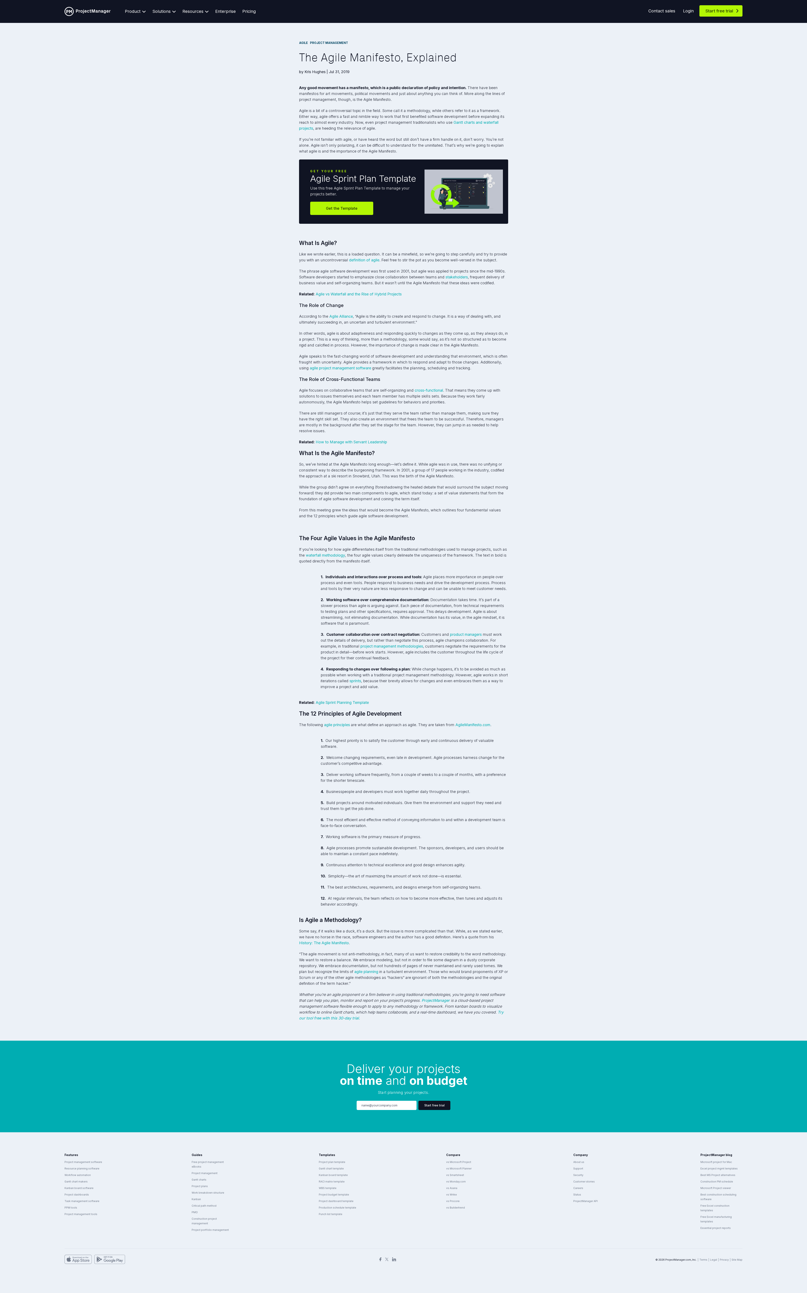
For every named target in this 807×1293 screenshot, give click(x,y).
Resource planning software (82, 1168)
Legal (713, 1259)
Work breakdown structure (208, 1192)
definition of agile (364, 260)
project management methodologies (391, 646)
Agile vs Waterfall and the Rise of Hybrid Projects (359, 294)
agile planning (366, 971)
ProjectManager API (585, 1201)
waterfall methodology (325, 555)
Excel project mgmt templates (719, 1168)
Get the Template (341, 208)
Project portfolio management (210, 1229)
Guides (197, 1155)
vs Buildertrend (455, 1207)
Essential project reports (715, 1228)
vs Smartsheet (455, 1175)
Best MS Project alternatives (717, 1175)
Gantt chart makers (76, 1181)
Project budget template (334, 1194)
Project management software (83, 1162)
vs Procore (453, 1201)
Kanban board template (333, 1175)
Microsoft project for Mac (716, 1162)
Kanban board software (79, 1188)
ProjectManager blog (716, 1155)
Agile (303, 43)
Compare (453, 1155)
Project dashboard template (336, 1201)
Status (577, 1194)
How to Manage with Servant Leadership (351, 442)
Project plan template (332, 1162)
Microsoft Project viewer (715, 1188)
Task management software (82, 1201)
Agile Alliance (341, 316)
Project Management (329, 43)
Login (688, 10)
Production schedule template (337, 1207)
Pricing (249, 11)
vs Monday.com (456, 1181)
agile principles (337, 725)
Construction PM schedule (716, 1181)
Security (578, 1175)
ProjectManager (436, 1000)
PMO (195, 1212)
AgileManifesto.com (472, 725)
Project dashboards (77, 1194)
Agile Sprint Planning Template (342, 702)
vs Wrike (451, 1194)
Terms (703, 1259)
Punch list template (330, 1214)
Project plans (200, 1186)
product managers (466, 634)
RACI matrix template (332, 1181)
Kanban (196, 1199)
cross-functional (428, 390)
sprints (355, 681)
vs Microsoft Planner (459, 1168)
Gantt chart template (331, 1168)
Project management (205, 1173)
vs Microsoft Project (458, 1162)
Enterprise (225, 11)
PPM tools (71, 1207)
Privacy (724, 1259)
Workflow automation (78, 1175)
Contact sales (661, 10)
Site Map (737, 1259)
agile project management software (340, 368)
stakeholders (457, 277)
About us (578, 1162)
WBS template (327, 1188)
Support (578, 1168)
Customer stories (584, 1181)
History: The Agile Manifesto (324, 943)
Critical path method (204, 1205)
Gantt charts (199, 1179)
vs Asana (451, 1188)
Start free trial (719, 10)
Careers (578, 1188)
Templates (327, 1155)
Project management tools (81, 1214)
